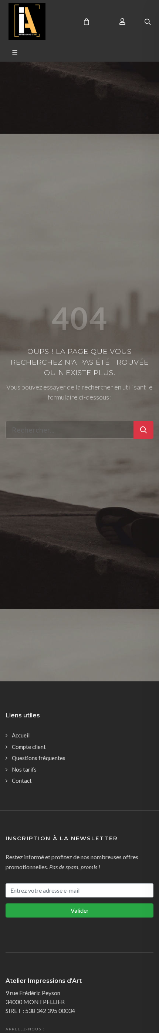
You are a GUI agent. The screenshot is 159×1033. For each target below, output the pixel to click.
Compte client (29, 746)
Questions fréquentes (38, 758)
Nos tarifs (24, 769)
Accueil (21, 735)
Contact (22, 780)
